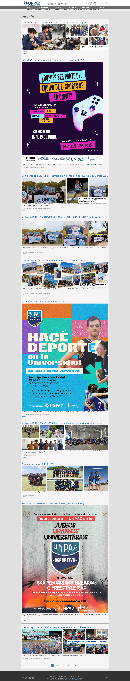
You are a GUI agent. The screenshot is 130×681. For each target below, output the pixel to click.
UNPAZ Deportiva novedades (29, 51)
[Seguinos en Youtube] (62, 4)
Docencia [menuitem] (47, 9)
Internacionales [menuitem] (83, 9)
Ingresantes (57, 7)
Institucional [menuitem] (30, 9)
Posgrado (101, 7)
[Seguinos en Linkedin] (59, 4)
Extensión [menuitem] (74, 9)
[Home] (32, 3)
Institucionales (40, 167)
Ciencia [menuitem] (65, 9)
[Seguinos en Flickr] (66, 4)
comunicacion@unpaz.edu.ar (74, 679)
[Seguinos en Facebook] (52, 4)
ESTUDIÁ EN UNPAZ (43, 7)
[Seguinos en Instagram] (49, 4)
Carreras (29, 7)
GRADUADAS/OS (86, 7)
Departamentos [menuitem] (39, 9)
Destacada (25, 208)
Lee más (24, 53)
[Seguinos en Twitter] (55, 4)
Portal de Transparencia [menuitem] (94, 9)
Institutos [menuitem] (56, 9)
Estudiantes (72, 7)
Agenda (39, 414)
